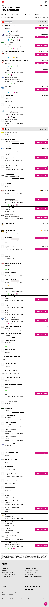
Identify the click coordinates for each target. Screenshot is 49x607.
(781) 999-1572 (8, 249)
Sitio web (22, 28)
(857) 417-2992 (8, 405)
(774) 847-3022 (8, 282)
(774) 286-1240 (8, 136)
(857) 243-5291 (8, 314)
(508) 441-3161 (8, 63)
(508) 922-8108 (8, 169)
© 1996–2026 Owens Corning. (7, 602)
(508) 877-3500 (8, 504)
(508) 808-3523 (8, 89)
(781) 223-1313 (8, 98)
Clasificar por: (38, 17)
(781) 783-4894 (8, 518)
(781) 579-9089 (8, 396)
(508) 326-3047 (5, 373)
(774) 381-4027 (8, 344)
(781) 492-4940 (8, 258)
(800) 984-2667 (8, 539)
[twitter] (29, 589)
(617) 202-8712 (8, 202)
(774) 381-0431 (8, 469)
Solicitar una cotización (41, 28)
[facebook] (26, 589)
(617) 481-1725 (8, 267)
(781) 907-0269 (8, 337)
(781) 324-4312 (8, 186)
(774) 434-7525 (8, 275)
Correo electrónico (15, 28)
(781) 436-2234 (8, 178)
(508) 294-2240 (8, 511)
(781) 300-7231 (8, 46)
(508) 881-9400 (8, 387)
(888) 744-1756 (8, 380)
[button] (47, 25)
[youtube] (31, 589)
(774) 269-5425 (8, 291)
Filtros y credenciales (8, 17)
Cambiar (37, 14)
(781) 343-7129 (8, 123)
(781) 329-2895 (8, 193)
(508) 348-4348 (8, 455)
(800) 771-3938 (8, 72)
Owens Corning (3, 2)
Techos (2, 5)
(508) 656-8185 (8, 532)
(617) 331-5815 (8, 233)
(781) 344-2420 (8, 307)
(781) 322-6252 (8, 37)
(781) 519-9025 (8, 143)
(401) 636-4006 (8, 490)
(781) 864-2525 (8, 447)
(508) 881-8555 (8, 28)
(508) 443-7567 (8, 321)
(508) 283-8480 (8, 483)
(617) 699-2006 (8, 160)
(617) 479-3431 (8, 412)
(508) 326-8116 (8, 352)
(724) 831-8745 (8, 114)
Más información (41, 21)
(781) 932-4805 (8, 81)
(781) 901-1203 (8, 546)
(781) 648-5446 (5, 359)
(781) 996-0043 (8, 54)
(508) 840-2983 (8, 497)
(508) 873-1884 (8, 426)
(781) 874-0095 (8, 476)
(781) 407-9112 (8, 240)
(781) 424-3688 (8, 226)
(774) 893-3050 (8, 419)
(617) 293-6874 (8, 462)
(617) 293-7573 (8, 300)
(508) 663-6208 (8, 525)
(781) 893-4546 (8, 151)
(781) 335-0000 (8, 366)
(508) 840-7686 (8, 330)
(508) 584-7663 (8, 218)
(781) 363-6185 (8, 211)
